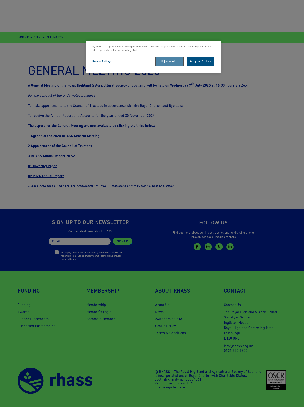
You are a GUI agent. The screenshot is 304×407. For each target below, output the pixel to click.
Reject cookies (169, 61)
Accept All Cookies (200, 61)
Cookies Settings (101, 61)
